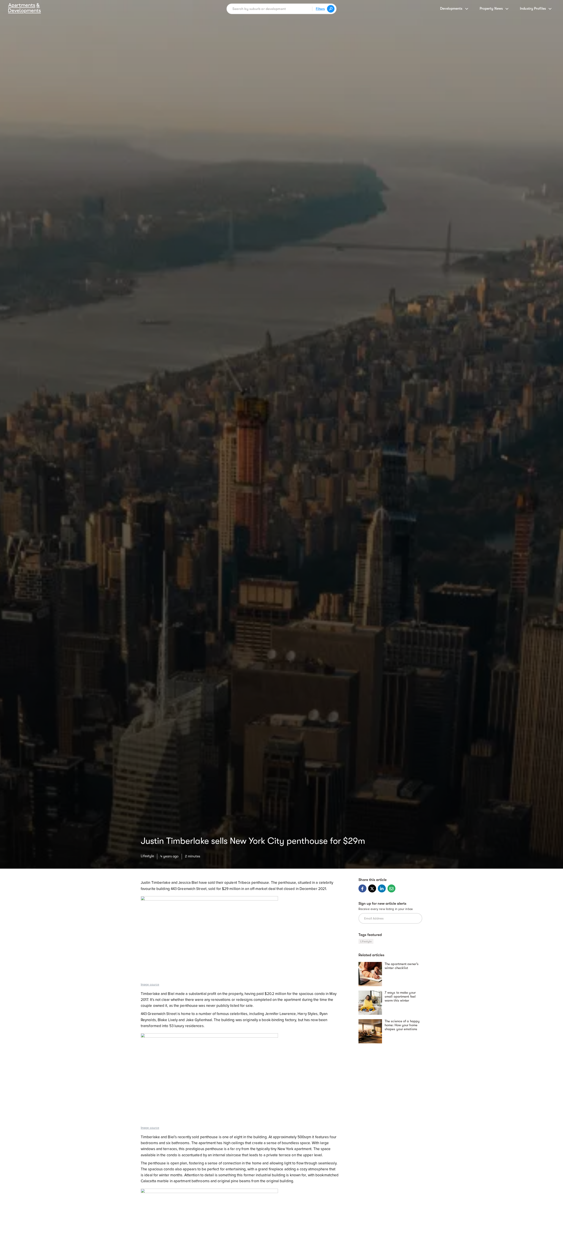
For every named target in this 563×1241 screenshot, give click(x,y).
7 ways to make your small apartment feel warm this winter (400, 996)
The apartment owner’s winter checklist (402, 966)
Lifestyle (147, 856)
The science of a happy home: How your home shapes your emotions (402, 1025)
